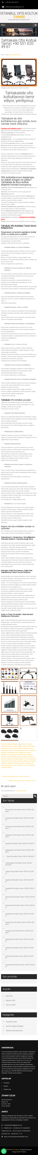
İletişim (6, 1086)
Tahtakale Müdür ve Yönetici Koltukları (24, 759)
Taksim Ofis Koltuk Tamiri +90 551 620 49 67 (23, 781)
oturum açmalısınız (21, 790)
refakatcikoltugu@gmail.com (14, 7)
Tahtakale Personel (23, 765)
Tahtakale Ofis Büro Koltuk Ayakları (11, 761)
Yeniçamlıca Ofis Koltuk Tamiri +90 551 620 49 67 (19, 923)
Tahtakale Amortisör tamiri (9, 746)
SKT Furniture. (15, 1149)
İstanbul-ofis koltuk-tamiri (14, 1030)
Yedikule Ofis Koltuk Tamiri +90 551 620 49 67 (19, 940)
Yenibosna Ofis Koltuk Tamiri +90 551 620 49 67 (19, 932)
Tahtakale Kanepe (12, 752)
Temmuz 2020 (10, 1005)
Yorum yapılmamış (15, 55)
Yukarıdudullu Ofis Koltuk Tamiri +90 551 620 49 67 (18, 864)
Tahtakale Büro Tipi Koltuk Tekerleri (11, 748)
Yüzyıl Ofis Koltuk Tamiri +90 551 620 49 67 (20, 856)
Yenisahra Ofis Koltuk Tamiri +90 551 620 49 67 (20, 898)
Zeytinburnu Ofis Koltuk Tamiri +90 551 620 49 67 (19, 836)
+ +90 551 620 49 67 (12, 2)
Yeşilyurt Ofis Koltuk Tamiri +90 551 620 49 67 (19, 872)
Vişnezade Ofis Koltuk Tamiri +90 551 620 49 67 (20, 965)
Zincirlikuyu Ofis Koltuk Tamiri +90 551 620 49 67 (19, 827)
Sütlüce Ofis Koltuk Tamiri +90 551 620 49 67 (15, 776)
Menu (3, 25)
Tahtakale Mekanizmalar (14, 757)
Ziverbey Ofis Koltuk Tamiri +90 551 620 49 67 (19, 819)
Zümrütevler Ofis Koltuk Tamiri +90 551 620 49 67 (19, 810)
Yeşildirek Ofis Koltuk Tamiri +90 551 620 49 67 (19, 889)
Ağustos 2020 (10, 1000)
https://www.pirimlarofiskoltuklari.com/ (16, 1136)
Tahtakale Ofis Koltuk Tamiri (16, 763)
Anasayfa (7, 1083)
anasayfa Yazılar (11, 1022)
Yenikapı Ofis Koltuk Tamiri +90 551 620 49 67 (19, 915)
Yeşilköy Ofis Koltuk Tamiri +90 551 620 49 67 (19, 881)
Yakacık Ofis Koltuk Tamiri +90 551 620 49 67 (19, 957)
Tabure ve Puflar (27, 744)
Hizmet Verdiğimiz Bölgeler (9, 744)
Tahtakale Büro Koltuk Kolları (26, 746)
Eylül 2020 (9, 996)
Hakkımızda (7, 1089)
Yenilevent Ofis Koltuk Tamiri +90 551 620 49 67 (20, 906)
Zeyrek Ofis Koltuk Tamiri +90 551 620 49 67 (19, 843)
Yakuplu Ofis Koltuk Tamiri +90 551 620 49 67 (19, 949)
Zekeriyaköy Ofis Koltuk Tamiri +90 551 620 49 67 (19, 851)
